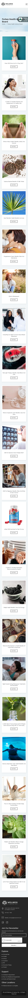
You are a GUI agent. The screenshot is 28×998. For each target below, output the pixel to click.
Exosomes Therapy (7, 965)
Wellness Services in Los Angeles (10, 985)
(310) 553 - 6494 (8, 912)
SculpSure (5, 960)
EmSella (5, 956)
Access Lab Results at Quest (9, 979)
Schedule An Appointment (9, 974)
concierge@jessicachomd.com (15, 917)
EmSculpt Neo (6, 954)
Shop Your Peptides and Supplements (11, 976)
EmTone (5, 958)
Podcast (5, 967)
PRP (4, 962)
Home (3, 24)
